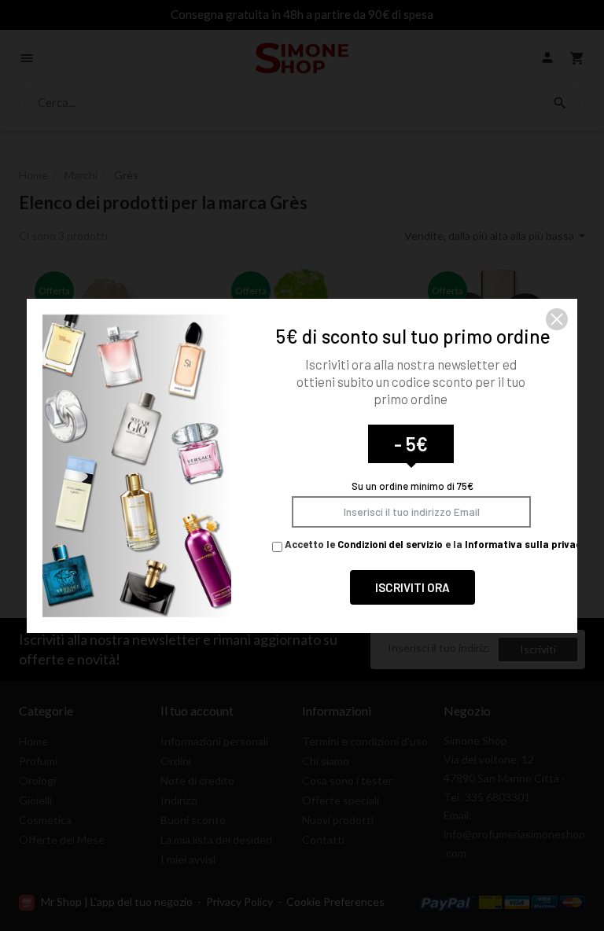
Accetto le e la (434, 544)
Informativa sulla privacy (526, 544)
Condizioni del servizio (390, 544)
